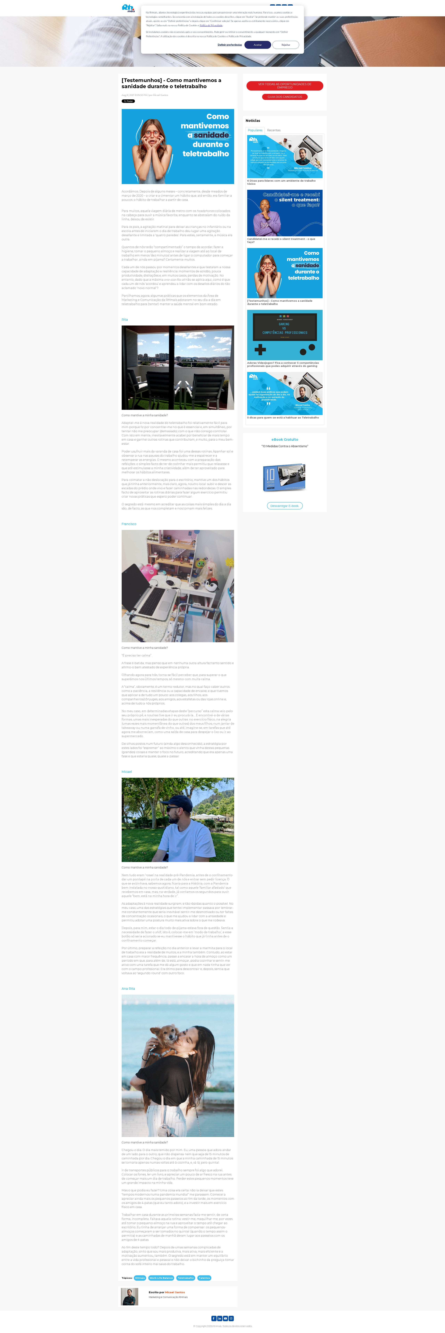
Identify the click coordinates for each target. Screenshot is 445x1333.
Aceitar (258, 44)
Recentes (273, 130)
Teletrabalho (186, 1278)
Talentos (204, 1278)
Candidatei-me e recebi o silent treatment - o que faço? (281, 240)
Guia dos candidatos (285, 97)
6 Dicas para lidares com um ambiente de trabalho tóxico (281, 182)
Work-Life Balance (161, 1278)
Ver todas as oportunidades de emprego (285, 86)
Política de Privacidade (211, 25)
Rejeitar (286, 44)
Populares (255, 130)
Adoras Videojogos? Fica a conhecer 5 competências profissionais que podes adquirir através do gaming (283, 364)
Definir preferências (230, 44)
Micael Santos (160, 95)
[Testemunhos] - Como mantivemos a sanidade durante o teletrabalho (279, 302)
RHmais (140, 1278)
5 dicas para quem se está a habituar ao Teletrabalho (283, 417)
